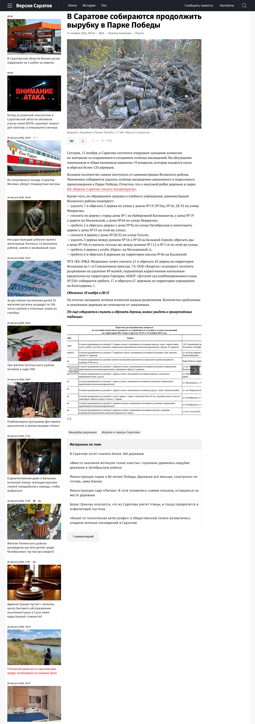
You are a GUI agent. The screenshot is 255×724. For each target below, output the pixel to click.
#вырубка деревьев (83, 432)
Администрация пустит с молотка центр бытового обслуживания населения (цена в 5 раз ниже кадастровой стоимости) (30, 610)
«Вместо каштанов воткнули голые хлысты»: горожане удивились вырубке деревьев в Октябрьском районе (130, 465)
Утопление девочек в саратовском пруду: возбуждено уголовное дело (32, 671)
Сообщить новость (199, 5)
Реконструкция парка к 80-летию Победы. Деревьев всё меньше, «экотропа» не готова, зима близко (134, 479)
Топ (104, 5)
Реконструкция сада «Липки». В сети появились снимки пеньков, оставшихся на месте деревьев (134, 492)
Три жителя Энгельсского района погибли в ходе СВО (30, 367)
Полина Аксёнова (119, 33)
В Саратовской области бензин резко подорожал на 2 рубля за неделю (33, 60)
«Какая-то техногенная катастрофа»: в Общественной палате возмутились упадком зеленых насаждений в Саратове (130, 520)
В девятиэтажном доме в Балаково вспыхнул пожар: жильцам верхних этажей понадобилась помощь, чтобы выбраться (33, 484)
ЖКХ (101, 33)
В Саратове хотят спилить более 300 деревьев (107, 454)
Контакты (227, 5)
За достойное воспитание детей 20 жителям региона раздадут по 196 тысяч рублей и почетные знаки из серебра (32, 306)
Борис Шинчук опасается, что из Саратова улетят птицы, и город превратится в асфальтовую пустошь (134, 506)
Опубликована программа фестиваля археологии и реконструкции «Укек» (33, 423)
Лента (72, 5)
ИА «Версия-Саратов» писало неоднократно (101, 189)
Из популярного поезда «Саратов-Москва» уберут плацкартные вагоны (33, 182)
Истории (89, 5)
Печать (139, 33)
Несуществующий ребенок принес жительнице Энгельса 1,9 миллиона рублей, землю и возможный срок (32, 244)
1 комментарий (83, 536)
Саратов (34, 6)
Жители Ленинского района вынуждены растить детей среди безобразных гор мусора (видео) (30, 547)
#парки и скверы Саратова (121, 432)
